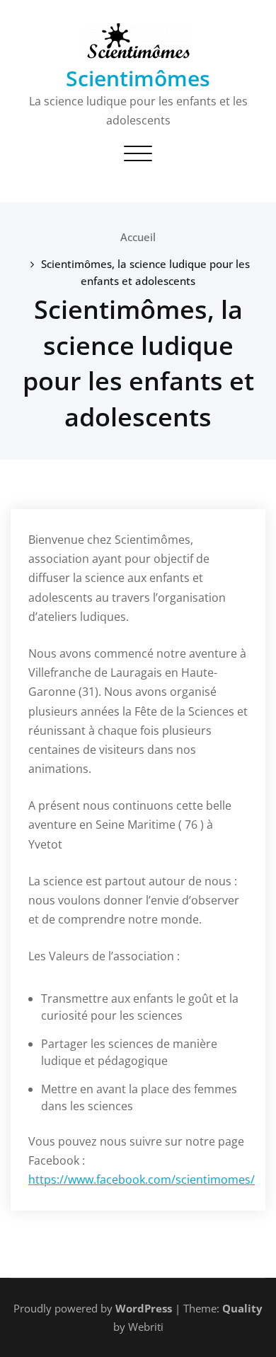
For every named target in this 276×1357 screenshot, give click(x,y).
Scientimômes (138, 78)
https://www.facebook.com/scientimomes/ (141, 1179)
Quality (242, 1308)
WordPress (143, 1308)
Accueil (138, 237)
